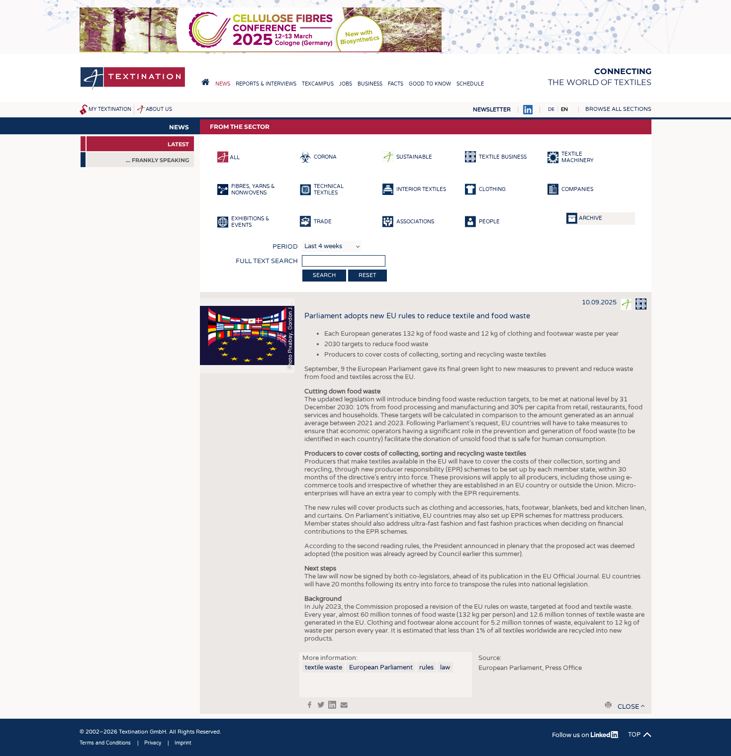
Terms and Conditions (105, 743)
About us (159, 109)
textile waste (323, 667)
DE (551, 109)
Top (634, 734)
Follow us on (571, 735)
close (628, 707)
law (445, 667)
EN (564, 109)
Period (285, 247)
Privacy (152, 743)
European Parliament (381, 667)
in (332, 705)
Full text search (267, 261)
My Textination (110, 109)
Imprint (183, 743)
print (608, 705)
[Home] (133, 89)
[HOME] (205, 82)
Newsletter (492, 109)
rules (426, 667)
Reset (367, 275)
